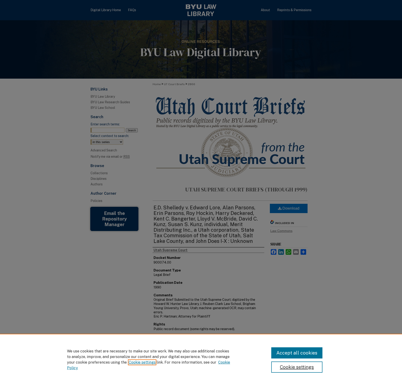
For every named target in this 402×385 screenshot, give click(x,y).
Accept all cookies (296, 353)
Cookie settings (142, 362)
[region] (201, 359)
